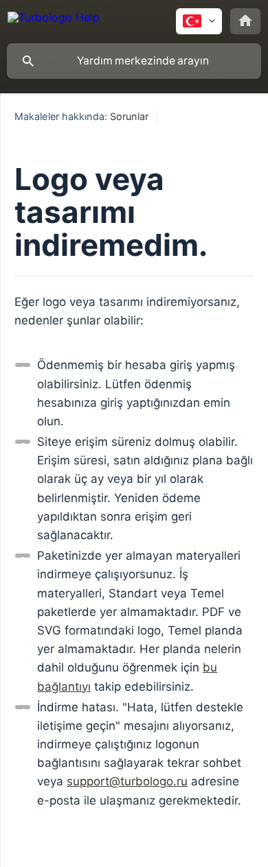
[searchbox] (134, 61)
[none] (54, 19)
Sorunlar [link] (129, 116)
